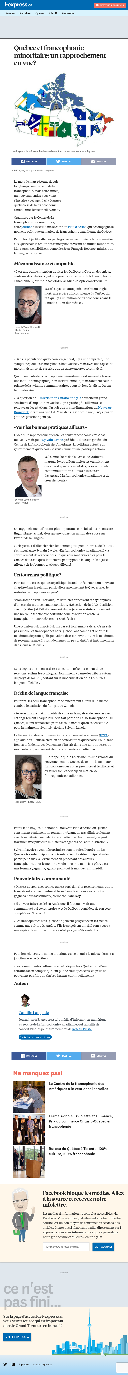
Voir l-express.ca (17, 1337)
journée (27, 226)
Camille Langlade (34, 1012)
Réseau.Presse (82, 1029)
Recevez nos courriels (110, 5)
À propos (24, 1364)
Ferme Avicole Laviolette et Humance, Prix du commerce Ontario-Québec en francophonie (81, 1121)
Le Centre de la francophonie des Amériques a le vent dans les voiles (78, 1086)
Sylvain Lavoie (52, 439)
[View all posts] (35, 1037)
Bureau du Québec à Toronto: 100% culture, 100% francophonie (78, 1151)
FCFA (104, 735)
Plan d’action (77, 226)
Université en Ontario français (59, 398)
